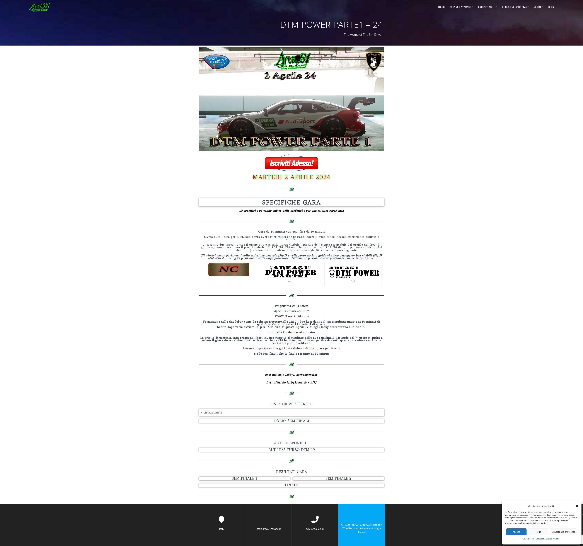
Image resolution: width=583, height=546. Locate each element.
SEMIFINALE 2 (338, 478)
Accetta (516, 532)
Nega (538, 532)
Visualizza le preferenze (563, 532)
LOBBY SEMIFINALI (291, 421)
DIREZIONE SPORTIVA (514, 6)
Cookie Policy (528, 538)
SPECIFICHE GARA (291, 202)
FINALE (291, 485)
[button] (576, 506)
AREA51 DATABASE (460, 6)
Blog (551, 6)
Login (537, 6)
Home (441, 6)
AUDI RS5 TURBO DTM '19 (291, 450)
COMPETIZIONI (486, 6)
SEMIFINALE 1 (244, 478)
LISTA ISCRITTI (213, 412)
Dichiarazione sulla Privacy (547, 538)
